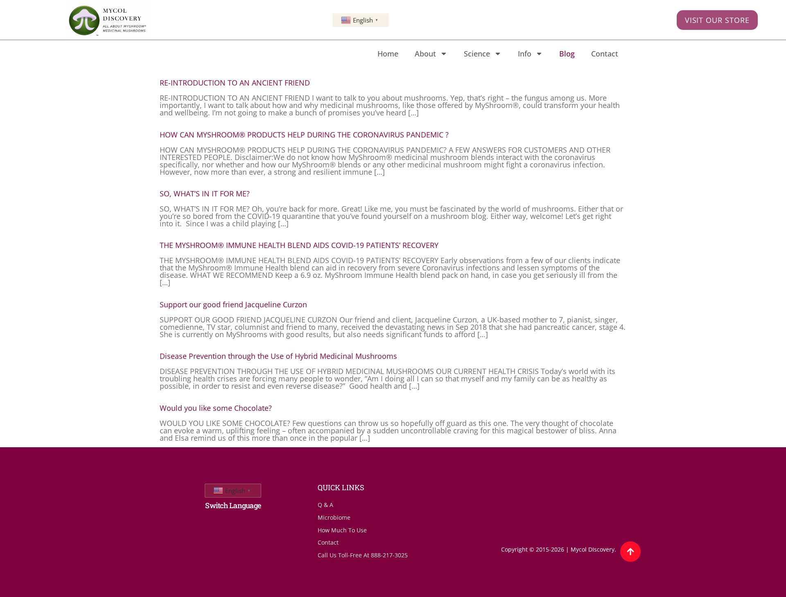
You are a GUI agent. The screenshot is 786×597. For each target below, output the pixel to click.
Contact (604, 54)
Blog (567, 54)
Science (477, 54)
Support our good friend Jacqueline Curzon (233, 304)
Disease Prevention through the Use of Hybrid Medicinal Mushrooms (278, 356)
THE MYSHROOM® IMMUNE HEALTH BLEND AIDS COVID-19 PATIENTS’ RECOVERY (299, 245)
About (425, 54)
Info (524, 54)
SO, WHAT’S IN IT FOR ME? (205, 193)
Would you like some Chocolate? (216, 408)
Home (387, 54)
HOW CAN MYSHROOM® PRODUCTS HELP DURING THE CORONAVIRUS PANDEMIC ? (304, 135)
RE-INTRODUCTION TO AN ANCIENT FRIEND (235, 83)
